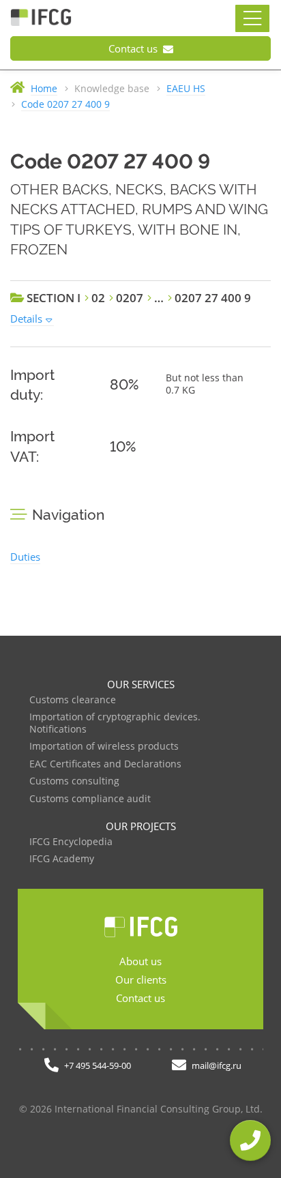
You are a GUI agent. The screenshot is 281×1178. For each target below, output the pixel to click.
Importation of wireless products (104, 746)
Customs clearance (72, 700)
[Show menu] (252, 18)
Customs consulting (74, 781)
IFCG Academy (61, 859)
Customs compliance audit (90, 799)
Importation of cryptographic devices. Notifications (115, 723)
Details (26, 318)
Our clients (140, 979)
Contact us (134, 48)
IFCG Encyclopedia (71, 842)
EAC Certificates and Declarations (105, 764)
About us (140, 961)
